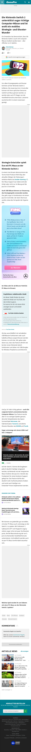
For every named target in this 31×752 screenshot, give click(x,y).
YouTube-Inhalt (10, 329)
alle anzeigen (24, 651)
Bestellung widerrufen (7, 721)
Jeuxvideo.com (15, 731)
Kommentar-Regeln (19, 635)
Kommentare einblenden (15, 644)
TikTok (23, 735)
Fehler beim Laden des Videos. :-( (11, 436)
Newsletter (21, 721)
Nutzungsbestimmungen (12, 722)
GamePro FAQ (17, 719)
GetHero (24, 730)
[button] (2, 2)
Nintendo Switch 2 (12, 619)
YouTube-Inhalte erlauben (16, 313)
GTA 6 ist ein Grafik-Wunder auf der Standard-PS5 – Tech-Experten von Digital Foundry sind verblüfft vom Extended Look (20, 661)
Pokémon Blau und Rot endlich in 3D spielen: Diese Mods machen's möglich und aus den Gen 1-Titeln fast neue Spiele (21, 677)
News (8, 615)
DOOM (18, 426)
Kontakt (26, 721)
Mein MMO (18, 730)
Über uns (11, 719)
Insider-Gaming (20, 179)
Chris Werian (9, 47)
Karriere (15, 721)
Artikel (3, 615)
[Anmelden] (25, 711)
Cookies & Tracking (21, 724)
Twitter (7, 735)
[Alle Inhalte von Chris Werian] (3, 48)
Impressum (4, 719)
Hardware (21, 615)
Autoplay (9, 463)
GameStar (6, 730)
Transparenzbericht (15, 726)
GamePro (12, 730)
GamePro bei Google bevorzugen (16, 57)
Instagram (18, 735)
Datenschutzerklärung (13, 324)
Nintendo (4, 619)
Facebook (12, 735)
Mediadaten (21, 722)
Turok (26, 426)
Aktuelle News (9, 651)
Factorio (15, 424)
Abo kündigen (25, 719)
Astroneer (14, 421)
